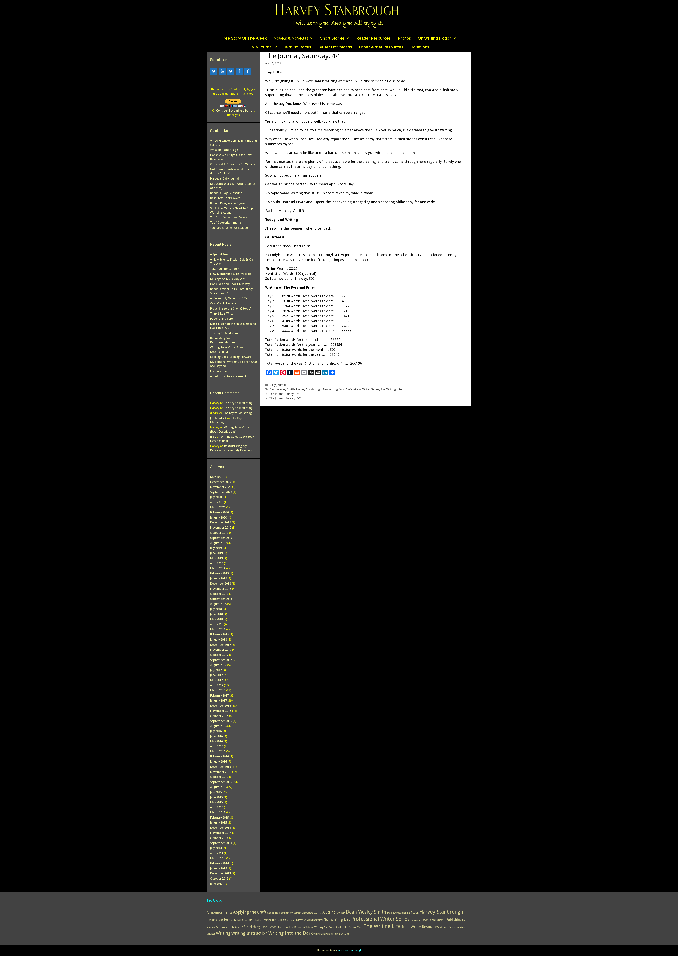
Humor (228, 919)
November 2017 (220, 649)
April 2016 (216, 746)
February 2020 (219, 512)
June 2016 (216, 736)
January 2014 (218, 868)
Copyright (318, 913)
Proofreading (416, 920)
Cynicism (340, 913)
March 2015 (217, 812)
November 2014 (220, 832)
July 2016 (216, 731)
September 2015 (221, 782)
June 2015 (216, 797)
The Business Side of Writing (306, 927)
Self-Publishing (250, 927)
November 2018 (220, 588)
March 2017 (217, 690)
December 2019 (220, 522)
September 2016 (221, 721)
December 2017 (220, 644)
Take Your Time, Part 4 (225, 268)
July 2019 (216, 548)
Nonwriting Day (333, 389)
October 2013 (219, 878)
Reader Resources (373, 38)
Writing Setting (340, 933)
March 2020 (217, 507)
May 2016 (216, 741)
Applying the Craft (249, 912)
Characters (307, 912)
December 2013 (220, 873)
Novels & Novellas (291, 38)
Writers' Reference (449, 927)
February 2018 (219, 634)
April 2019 (216, 563)
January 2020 (218, 517)
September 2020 (221, 492)
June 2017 (216, 675)
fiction (415, 912)
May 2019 (216, 558)
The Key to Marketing (224, 333)
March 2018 (217, 629)
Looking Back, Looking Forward (231, 357)
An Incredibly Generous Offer (229, 298)
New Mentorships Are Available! (231, 274)
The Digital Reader (333, 927)
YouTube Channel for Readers (229, 227)
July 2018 (216, 609)
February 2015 (219, 817)
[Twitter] (213, 71)
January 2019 (218, 578)
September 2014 (221, 843)
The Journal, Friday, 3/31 (285, 394)
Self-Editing (233, 927)
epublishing (403, 912)
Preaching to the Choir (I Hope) (230, 308)
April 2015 (216, 807)
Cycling (329, 912)
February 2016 (219, 756)
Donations (419, 47)
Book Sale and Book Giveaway (230, 284)
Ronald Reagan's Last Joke (227, 203)
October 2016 (219, 716)
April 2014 (216, 853)
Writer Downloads (335, 47)
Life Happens (279, 919)
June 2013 (216, 883)
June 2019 (216, 553)
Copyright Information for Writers (232, 164)
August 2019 (218, 543)
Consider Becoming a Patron (235, 110)
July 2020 (216, 497)
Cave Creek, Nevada (223, 303)
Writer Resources (425, 927)
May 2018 (216, 619)
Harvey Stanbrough (309, 389)
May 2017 (216, 680)
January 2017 (218, 700)
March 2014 (217, 858)
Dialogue (392, 912)
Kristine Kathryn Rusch (248, 919)
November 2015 (220, 772)
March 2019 (217, 568)
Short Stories (332, 38)
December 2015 (220, 766)
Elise (213, 436)
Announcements (219, 912)
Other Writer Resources (381, 47)
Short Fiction (268, 927)
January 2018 (218, 639)
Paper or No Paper (222, 318)
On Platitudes (219, 371)
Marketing (291, 920)
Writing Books (298, 47)
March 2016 (217, 751)
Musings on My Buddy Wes (228, 279)
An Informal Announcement (228, 376)
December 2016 (220, 705)
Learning (267, 920)
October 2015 (219, 777)
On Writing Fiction (435, 38)
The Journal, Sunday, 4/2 (285, 398)
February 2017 (219, 695)
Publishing (454, 919)
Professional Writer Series (362, 389)
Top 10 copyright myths (226, 222)
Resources (221, 927)
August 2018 (218, 604)
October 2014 (219, 838)
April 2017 (216, 685)
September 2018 (221, 598)
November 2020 (220, 487)
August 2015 (218, 787)
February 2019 (219, 573)
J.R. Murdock (218, 418)
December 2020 (220, 482)
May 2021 (216, 476)
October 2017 (219, 654)
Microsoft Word (304, 920)
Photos (404, 38)
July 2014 (216, 848)
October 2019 (219, 532)
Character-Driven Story (290, 913)
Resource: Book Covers (225, 198)
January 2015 (218, 822)
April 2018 (216, 624)
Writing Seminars (321, 934)
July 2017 (216, 670)
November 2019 (220, 527)
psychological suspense (434, 920)
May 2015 (216, 802)
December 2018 (220, 583)
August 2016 (218, 726)
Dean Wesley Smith (282, 389)
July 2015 (216, 792)
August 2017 (218, 665)
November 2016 (220, 710)
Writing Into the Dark (290, 933)
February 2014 (219, 863)
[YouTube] (222, 71)
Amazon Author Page (224, 150)
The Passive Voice (353, 927)
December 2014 (220, 827)
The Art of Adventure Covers (228, 217)
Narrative (318, 920)
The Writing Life (391, 389)
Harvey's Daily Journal (224, 178)
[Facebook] (239, 71)
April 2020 (216, 502)
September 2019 (221, 538)
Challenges (272, 912)
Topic (405, 927)
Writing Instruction (249, 933)
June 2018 (216, 614)
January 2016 (218, 761)
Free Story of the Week (244, 38)
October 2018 (219, 594)
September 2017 (221, 660)
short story (282, 927)
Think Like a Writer (222, 313)
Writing (223, 933)
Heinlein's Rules (215, 919)
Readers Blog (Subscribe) (226, 193)
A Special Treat (220, 254)
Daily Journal (261, 47)
